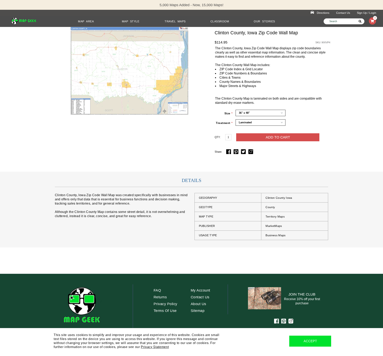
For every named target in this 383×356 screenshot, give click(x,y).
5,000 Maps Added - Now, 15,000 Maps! (191, 5)
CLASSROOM (219, 21)
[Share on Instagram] (250, 153)
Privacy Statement (155, 347)
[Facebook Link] (276, 322)
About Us (198, 304)
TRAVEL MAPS (175, 21)
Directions (323, 12)
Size (227, 113)
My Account (200, 290)
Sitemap (198, 311)
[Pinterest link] (283, 322)
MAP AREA (86, 21)
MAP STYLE (130, 21)
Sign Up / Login (366, 12)
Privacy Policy (165, 304)
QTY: (218, 137)
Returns (160, 297)
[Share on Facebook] (229, 153)
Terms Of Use (165, 311)
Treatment (223, 123)
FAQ (157, 290)
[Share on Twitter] (244, 153)
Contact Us (343, 12)
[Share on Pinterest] (236, 153)
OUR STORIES (264, 21)
